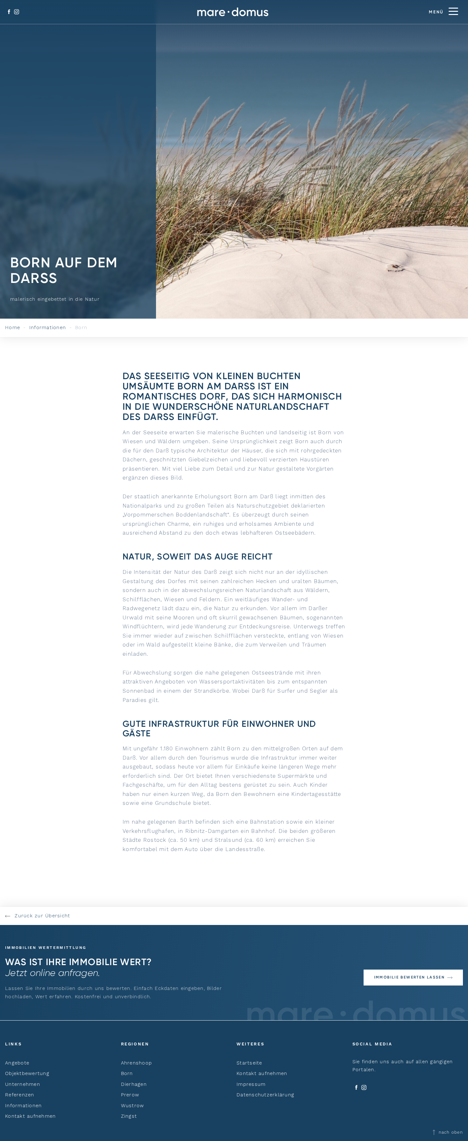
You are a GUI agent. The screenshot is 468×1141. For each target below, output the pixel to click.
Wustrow (132, 1106)
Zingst (129, 1116)
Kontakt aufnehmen (30, 1116)
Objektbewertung (27, 1073)
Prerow (130, 1095)
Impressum (251, 1084)
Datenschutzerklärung (265, 1095)
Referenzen (19, 1095)
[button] (413, 978)
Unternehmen (22, 1084)
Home (12, 327)
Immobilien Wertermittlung (45, 947)
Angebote (17, 1063)
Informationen (47, 327)
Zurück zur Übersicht (41, 916)
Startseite (249, 1063)
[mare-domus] (233, 12)
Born (127, 1073)
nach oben (450, 1132)
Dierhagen (134, 1084)
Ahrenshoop (136, 1063)
